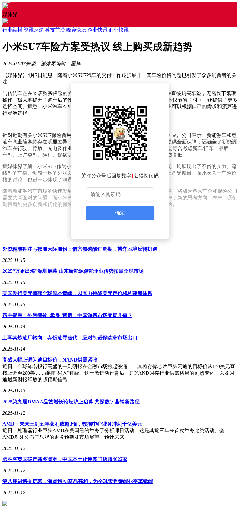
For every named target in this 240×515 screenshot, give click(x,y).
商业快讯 (119, 29)
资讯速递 (34, 29)
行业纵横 (12, 29)
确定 (120, 212)
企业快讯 (98, 29)
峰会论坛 (76, 29)
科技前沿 (55, 29)
